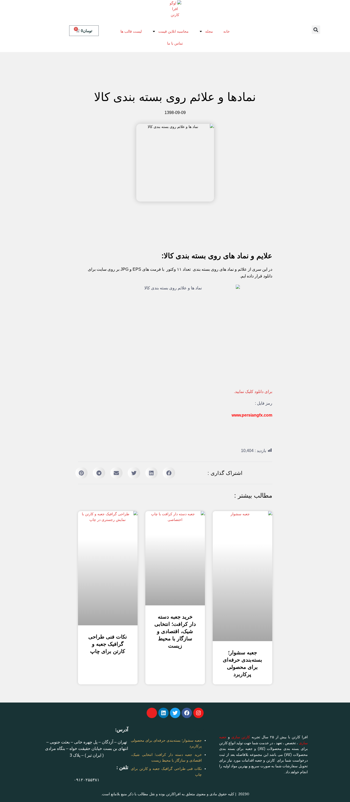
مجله (209, 31)
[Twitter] (175, 713)
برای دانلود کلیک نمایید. (253, 391)
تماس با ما (175, 43)
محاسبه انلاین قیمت (173, 31)
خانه (226, 31)
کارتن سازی (240, 737)
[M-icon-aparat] (152, 713)
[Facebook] (187, 713)
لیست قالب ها (131, 31)
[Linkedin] (163, 713)
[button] (316, 29)
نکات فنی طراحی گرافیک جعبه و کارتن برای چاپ (107, 644)
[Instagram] (198, 713)
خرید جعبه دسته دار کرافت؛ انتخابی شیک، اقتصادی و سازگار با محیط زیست (175, 631)
